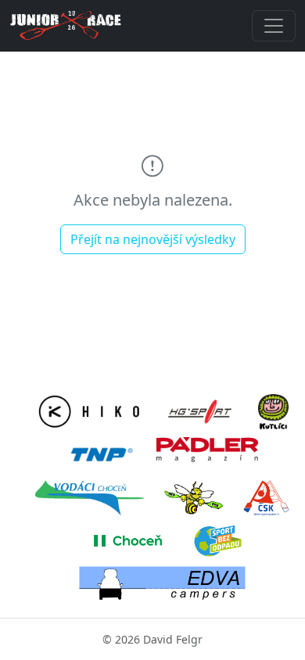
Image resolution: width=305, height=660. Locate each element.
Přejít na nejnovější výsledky (152, 239)
